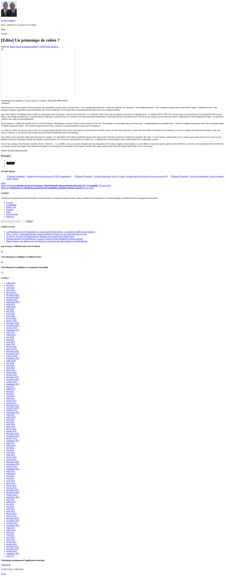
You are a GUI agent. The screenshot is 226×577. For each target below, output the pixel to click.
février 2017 (11, 401)
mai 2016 (10, 422)
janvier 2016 (11, 431)
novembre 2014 (12, 464)
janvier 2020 (11, 321)
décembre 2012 (12, 518)
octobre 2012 (11, 523)
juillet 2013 (11, 502)
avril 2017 (10, 396)
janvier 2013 (11, 516)
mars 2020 (10, 316)
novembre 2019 (12, 325)
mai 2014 (10, 478)
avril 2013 (10, 509)
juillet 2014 (11, 473)
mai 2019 (10, 339)
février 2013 (11, 513)
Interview (10, 217)
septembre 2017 (12, 384)
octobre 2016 (11, 410)
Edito (3, 183)
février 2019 (11, 346)
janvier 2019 (11, 349)
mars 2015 (10, 455)
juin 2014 (10, 476)
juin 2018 (10, 363)
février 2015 (11, 457)
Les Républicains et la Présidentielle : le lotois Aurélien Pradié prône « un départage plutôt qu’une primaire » (51, 232)
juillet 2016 (11, 417)
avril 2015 (10, 452)
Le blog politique (8, 20)
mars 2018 (10, 370)
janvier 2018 (11, 375)
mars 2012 (10, 539)
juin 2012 (10, 532)
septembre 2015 (12, 441)
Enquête (9, 209)
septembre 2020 (12, 302)
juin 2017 (10, 391)
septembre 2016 (12, 412)
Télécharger (6, 565)
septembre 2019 (12, 330)
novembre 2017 (12, 379)
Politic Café (11, 207)
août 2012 (10, 528)
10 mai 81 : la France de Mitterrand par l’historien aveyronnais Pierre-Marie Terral (40, 236)
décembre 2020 (12, 295)
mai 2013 (10, 506)
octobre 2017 (11, 382)
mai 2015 (10, 450)
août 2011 (10, 556)
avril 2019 (10, 342)
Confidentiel (11, 205)
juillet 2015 (11, 445)
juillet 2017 (11, 389)
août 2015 (10, 443)
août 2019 (10, 332)
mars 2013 (10, 511)
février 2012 (11, 542)
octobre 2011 (11, 551)
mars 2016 (10, 426)
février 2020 (11, 318)
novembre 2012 (12, 520)
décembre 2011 (12, 546)
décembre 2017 (12, 377)
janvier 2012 (11, 544)
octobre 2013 (11, 495)
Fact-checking (12, 214)
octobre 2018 (11, 356)
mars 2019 (10, 344)
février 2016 (11, 429)
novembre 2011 (12, 549)
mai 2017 (10, 393)
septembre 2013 (12, 497)
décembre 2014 (12, 462)
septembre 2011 (12, 553)
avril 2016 (10, 424)
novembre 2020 (12, 297)
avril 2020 (10, 313)
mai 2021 (10, 285)
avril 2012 (10, 537)
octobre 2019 (11, 328)
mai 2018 (10, 365)
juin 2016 (10, 419)
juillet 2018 (11, 361)
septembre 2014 (12, 469)
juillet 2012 (11, 530)
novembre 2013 (12, 492)
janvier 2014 (11, 488)
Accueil (9, 202)
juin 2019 (10, 337)
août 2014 (10, 471)
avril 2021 (10, 288)
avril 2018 (10, 368)
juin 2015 (10, 448)
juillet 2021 (11, 283)
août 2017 (10, 386)
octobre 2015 (11, 438)
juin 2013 (10, 504)
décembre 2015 (12, 433)
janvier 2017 (11, 403)
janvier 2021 (11, 292)
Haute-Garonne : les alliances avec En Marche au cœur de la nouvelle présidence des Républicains (46, 241)
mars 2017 (10, 398)
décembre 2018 (12, 351)
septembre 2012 (12, 525)
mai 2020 (10, 311)
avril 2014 (10, 481)
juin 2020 (10, 309)
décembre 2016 (12, 405)
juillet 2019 (11, 335)
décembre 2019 (12, 323)
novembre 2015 (12, 436)
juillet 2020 (11, 306)
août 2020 (10, 304)
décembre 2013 (12, 490)
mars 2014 (10, 483)
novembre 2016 (12, 408)
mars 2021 (10, 290)
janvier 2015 (11, 459)
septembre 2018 (12, 358)
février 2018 (11, 372)
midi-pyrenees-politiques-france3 (23, 46)
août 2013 (10, 499)
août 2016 (10, 415)
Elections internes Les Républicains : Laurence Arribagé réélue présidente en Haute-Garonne (44, 239)
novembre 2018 (12, 353)
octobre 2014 (11, 466)
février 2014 (11, 485)
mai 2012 (10, 535)
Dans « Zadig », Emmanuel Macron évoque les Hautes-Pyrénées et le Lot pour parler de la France (46, 234)
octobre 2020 (11, 299)
